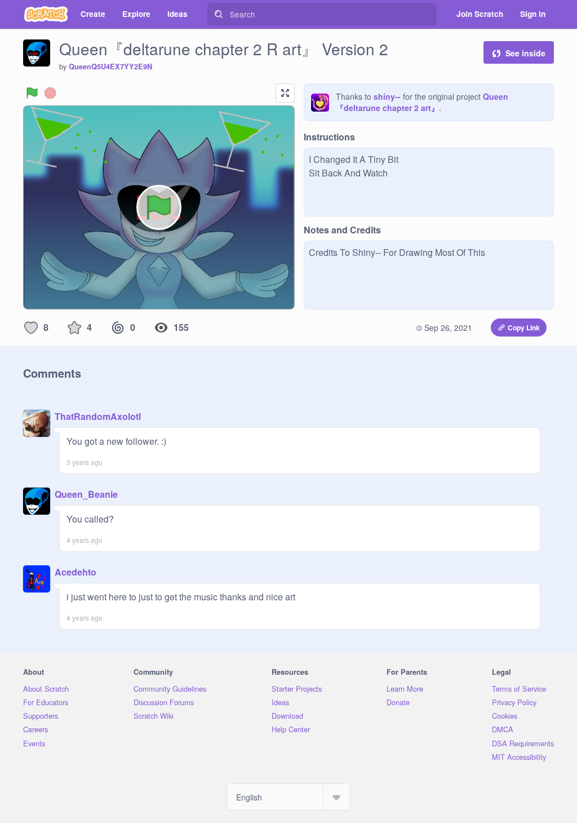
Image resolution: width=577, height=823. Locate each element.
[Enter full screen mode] (285, 93)
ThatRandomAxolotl (98, 416)
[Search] (218, 14)
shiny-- (387, 96)
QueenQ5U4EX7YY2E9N (110, 66)
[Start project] (32, 93)
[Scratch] (46, 14)
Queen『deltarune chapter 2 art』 (422, 102)
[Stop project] (50, 93)
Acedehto (75, 571)
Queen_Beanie (86, 494)
